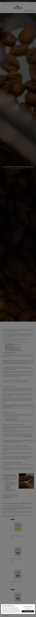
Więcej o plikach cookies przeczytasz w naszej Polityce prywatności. (11, 612)
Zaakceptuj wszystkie (28, 611)
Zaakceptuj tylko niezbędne (28, 606)
